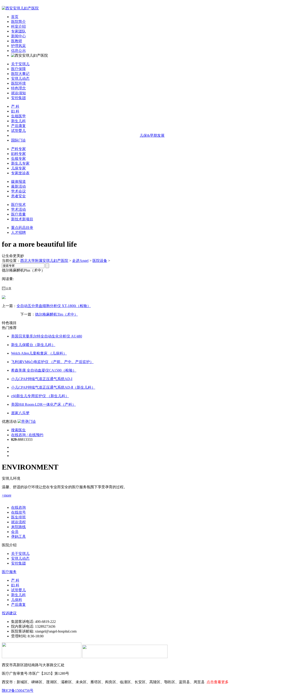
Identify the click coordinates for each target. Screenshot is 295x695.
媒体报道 (18, 181)
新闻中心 (18, 36)
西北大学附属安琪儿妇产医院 (44, 261)
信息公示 (18, 51)
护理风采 (18, 46)
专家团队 (18, 31)
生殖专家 (18, 158)
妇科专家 (18, 154)
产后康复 (18, 126)
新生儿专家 (20, 163)
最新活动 (18, 186)
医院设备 (99, 261)
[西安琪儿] (20, 8)
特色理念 (18, 88)
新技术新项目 (22, 219)
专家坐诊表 (20, 173)
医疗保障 (18, 69)
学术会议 (18, 191)
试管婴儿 (18, 131)
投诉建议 (9, 613)
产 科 (15, 106)
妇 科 (15, 111)
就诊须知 (18, 93)
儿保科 (16, 600)
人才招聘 (18, 232)
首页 (14, 17)
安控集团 (18, 98)
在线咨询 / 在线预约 (27, 435)
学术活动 (18, 209)
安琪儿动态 (20, 78)
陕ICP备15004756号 (17, 690)
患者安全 (18, 196)
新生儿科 (18, 121)
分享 (8, 288)
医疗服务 (9, 572)
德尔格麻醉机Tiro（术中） (56, 314)
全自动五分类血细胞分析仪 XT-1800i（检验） (54, 306)
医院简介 (18, 22)
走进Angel (80, 261)
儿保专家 (18, 168)
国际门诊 (18, 140)
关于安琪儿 (20, 64)
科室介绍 (18, 26)
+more (6, 495)
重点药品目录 (22, 228)
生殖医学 (18, 116)
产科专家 (18, 149)
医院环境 (18, 83)
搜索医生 (18, 430)
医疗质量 (18, 214)
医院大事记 (20, 74)
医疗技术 (18, 205)
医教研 (16, 41)
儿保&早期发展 (152, 135)
